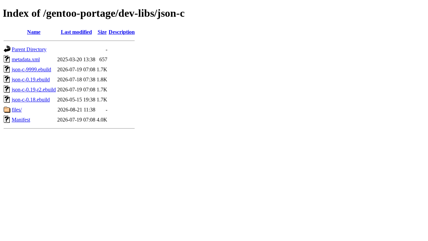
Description (122, 32)
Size (102, 32)
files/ (17, 109)
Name (33, 32)
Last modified (76, 32)
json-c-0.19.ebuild (31, 79)
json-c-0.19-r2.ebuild (34, 89)
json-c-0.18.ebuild (31, 99)
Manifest (21, 120)
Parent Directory (29, 49)
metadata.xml (26, 59)
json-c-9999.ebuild (31, 69)
